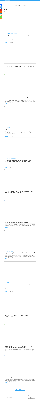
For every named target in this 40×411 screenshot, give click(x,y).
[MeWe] (1, 13)
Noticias (24, 5)
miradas (8, 33)
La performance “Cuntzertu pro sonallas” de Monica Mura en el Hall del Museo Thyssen (20, 253)
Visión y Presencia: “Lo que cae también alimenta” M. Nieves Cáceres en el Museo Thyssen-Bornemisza (19, 347)
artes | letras (8, 376)
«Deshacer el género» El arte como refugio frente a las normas (19, 66)
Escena (16, 5)
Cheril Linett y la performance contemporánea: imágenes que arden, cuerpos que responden (19, 284)
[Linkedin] (1, 8)
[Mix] (1, 15)
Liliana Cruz (6, 42)
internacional (8, 96)
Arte (13, 5)
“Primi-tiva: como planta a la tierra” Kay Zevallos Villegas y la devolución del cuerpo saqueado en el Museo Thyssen (19, 160)
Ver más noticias (20, 387)
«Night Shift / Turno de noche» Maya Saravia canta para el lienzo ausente (20, 129)
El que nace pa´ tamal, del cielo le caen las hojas (16, 222)
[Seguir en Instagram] (8, 396)
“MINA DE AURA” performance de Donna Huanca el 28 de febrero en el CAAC (18, 316)
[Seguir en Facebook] (4, 396)
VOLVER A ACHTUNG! (20, 389)
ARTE (5, 33)
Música (19, 5)
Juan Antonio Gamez (8, 198)
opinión (11, 376)
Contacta (22, 395)
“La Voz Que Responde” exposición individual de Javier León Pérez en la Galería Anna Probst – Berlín (19, 192)
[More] (1, 18)
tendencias (15, 33)
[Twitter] (1, 7)
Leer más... (6, 40)
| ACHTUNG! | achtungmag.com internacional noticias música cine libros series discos (21, 404)
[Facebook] (1, 5)
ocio (12, 33)
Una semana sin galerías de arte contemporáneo (16, 377)
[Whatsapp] (1, 17)
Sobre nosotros (18, 395)
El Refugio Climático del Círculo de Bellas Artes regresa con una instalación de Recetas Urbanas (20, 35)
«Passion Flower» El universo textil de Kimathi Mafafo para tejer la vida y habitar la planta (20, 98)
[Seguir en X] (6, 396)
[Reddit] (1, 12)
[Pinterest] (1, 10)
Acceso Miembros (9, 397)
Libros (21, 5)
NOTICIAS (10, 33)
